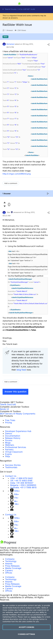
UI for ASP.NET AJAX (26, 9)
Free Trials (10, 420)
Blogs (8, 442)
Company (10, 559)
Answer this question (15, 391)
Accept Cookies (26, 627)
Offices (8, 572)
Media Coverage (13, 568)
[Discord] (11, 510)
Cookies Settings (26, 634)
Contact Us (10, 476)
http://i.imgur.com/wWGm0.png (17, 174)
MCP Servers (6, 413)
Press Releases (12, 566)
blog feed (21, 369)
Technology (10, 561)
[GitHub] (11, 507)
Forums (8, 440)
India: (21, 483)
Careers (9, 570)
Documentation (12, 435)
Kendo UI (4, 409)
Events (8, 454)
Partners (9, 449)
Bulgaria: (23, 485)
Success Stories (13, 465)
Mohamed (10, 44)
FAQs (7, 456)
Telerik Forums (10, 9)
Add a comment (10, 183)
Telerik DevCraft (8, 404)
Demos (8, 433)
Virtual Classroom (14, 452)
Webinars (9, 445)
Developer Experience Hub (18, 431)
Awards (8, 563)
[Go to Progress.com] (8, 543)
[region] (26, 620)
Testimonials (11, 467)
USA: (21, 478)
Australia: (23, 487)
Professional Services (15, 447)
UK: (21, 480)
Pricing (8, 422)
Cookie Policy (36, 617)
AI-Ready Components (24, 413)
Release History (12, 438)
